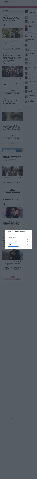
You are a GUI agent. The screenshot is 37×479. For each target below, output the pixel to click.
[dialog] (18, 239)
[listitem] (18, 237)
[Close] (31, 231)
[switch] (27, 239)
